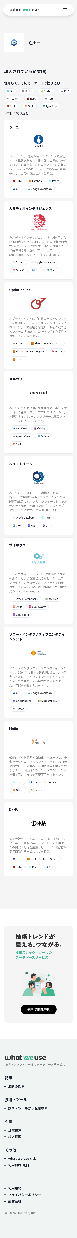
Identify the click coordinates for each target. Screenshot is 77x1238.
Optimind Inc (19, 289)
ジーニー (15, 127)
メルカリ (15, 378)
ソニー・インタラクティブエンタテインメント (37, 637)
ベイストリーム (20, 463)
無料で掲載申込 (38, 1009)
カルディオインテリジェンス (30, 208)
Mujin (13, 728)
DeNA (13, 809)
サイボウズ (17, 544)
